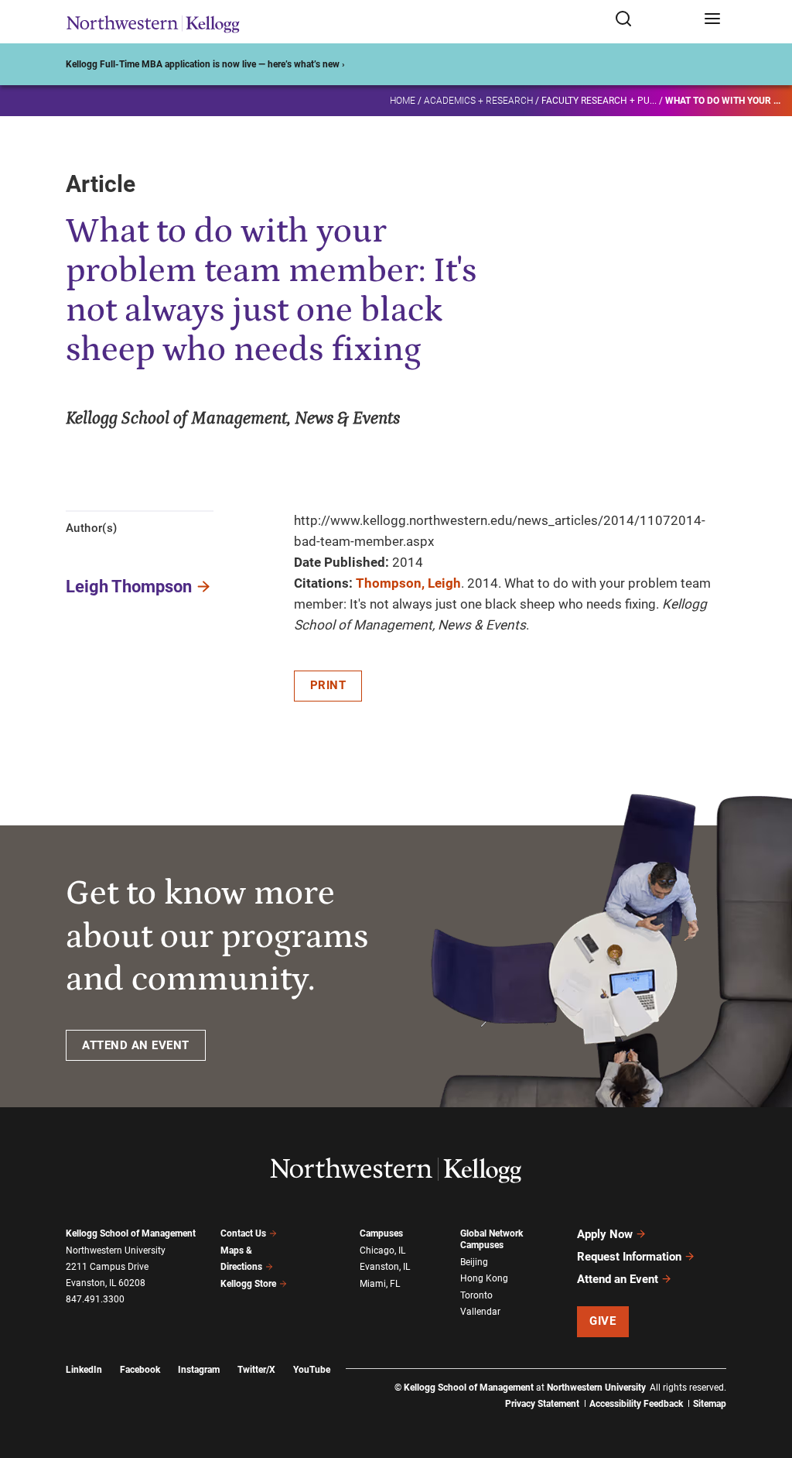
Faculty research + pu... (599, 100)
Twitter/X (256, 1369)
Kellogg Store (248, 1283)
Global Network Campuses (491, 1239)
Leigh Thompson (129, 586)
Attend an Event (617, 1279)
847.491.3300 (95, 1299)
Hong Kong (484, 1278)
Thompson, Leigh (408, 583)
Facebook (140, 1369)
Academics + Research (478, 100)
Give (602, 1321)
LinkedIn (84, 1369)
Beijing (474, 1262)
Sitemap (709, 1403)
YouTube (311, 1369)
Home (402, 100)
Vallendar (480, 1311)
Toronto (476, 1295)
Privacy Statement (542, 1403)
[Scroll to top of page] (766, 1378)
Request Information (629, 1257)
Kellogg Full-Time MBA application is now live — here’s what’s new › (205, 64)
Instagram (199, 1369)
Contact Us (243, 1233)
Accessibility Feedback (636, 1403)
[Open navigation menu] (712, 20)
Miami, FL (380, 1283)
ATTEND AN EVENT (135, 1045)
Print (328, 685)
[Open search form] (653, 20)
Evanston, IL (385, 1266)
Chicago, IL (382, 1250)
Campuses (381, 1233)
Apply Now (605, 1234)
